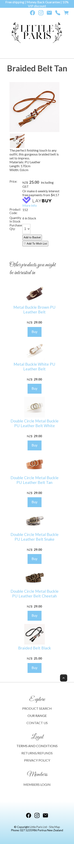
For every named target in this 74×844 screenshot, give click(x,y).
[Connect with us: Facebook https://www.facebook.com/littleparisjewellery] (32, 14)
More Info (29, 205)
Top (63, 678)
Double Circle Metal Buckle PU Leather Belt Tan (34, 480)
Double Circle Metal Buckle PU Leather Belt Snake (34, 536)
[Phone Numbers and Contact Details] (58, 14)
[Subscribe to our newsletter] (49, 14)
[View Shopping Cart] (66, 14)
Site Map (54, 827)
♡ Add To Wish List (35, 243)
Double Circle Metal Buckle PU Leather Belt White (34, 423)
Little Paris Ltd (38, 827)
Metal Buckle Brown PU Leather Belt (34, 309)
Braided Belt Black (34, 648)
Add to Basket (32, 237)
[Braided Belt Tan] (34, 131)
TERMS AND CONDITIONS (37, 746)
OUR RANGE (37, 716)
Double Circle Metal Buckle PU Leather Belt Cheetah (34, 593)
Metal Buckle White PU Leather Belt (34, 366)
